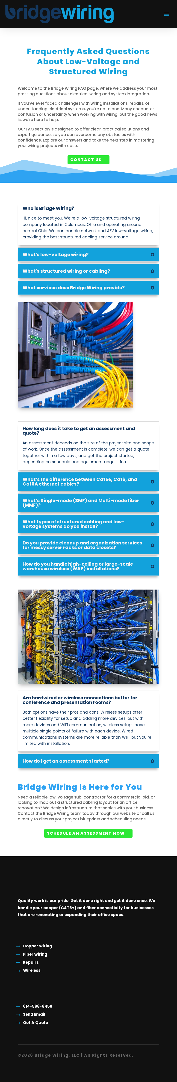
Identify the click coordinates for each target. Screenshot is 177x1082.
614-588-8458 (37, 1006)
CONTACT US (86, 159)
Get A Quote (35, 1022)
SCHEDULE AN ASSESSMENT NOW (86, 833)
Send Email (34, 1014)
